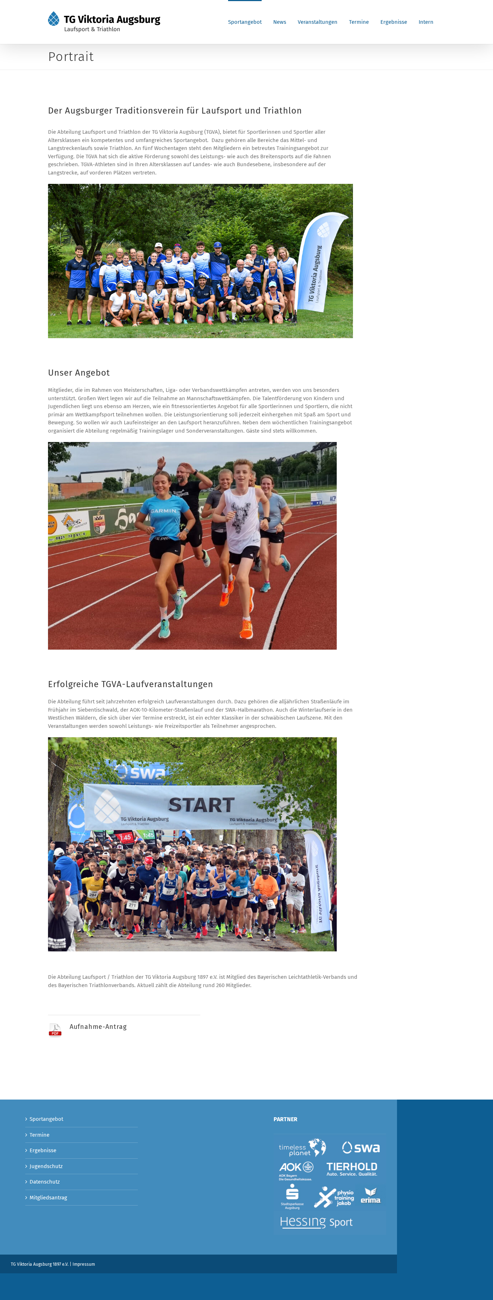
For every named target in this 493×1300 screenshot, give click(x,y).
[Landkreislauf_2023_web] (200, 186)
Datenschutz (45, 1182)
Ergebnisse (43, 1150)
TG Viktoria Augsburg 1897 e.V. (40, 1264)
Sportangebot (46, 1119)
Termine (39, 1135)
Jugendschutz (46, 1166)
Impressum (84, 1264)
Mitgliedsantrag (48, 1197)
